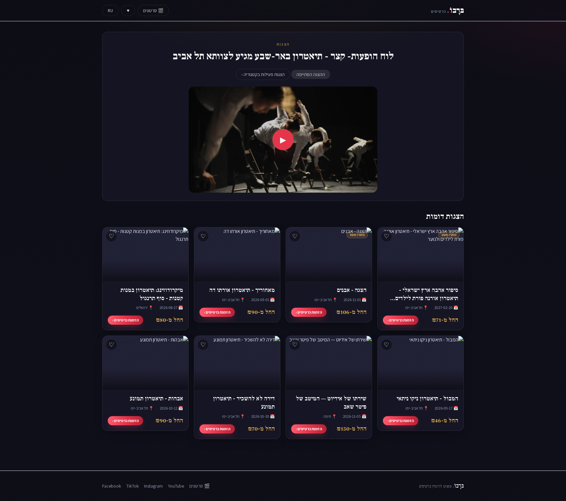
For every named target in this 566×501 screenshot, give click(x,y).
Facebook (111, 486)
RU (110, 10)
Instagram (153, 486)
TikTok (132, 486)
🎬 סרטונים (153, 10)
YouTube (176, 486)
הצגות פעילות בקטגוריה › (263, 74)
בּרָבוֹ (447, 10)
